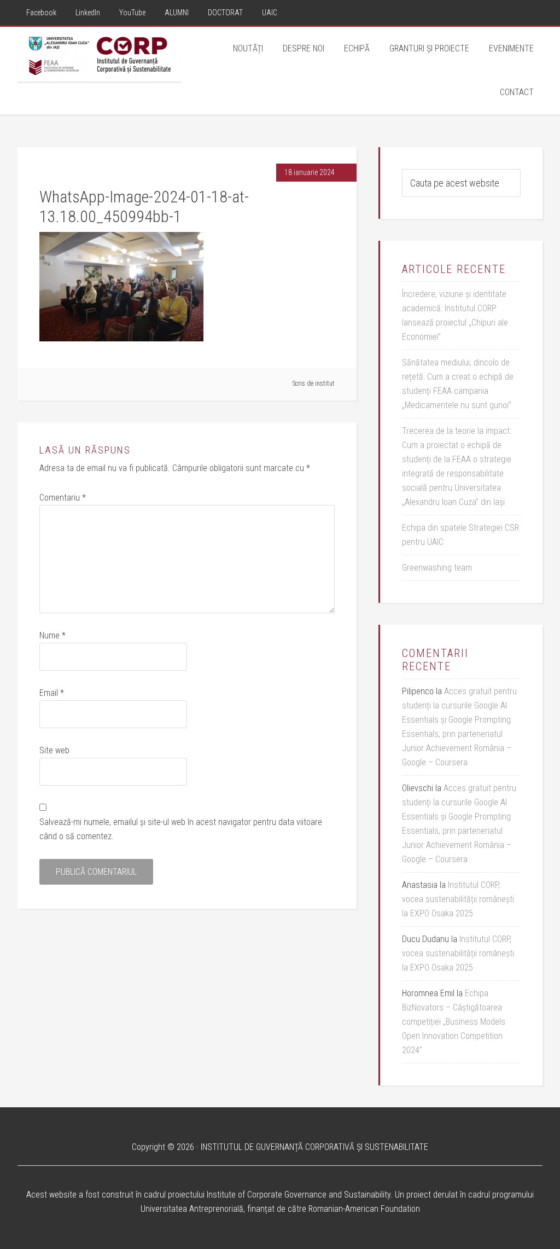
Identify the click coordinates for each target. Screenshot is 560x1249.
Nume (52, 635)
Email (51, 693)
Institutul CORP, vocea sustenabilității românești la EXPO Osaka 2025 (458, 899)
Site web (54, 750)
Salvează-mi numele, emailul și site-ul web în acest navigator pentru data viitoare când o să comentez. (180, 829)
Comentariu (62, 497)
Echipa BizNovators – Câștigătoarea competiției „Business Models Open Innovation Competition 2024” (453, 1021)
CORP (100, 54)
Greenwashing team (437, 567)
